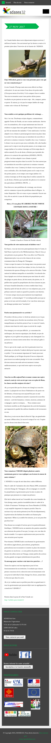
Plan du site (17, 2)
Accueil (8, 2)
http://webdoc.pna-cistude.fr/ (14, 600)
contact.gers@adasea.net (27, 739)
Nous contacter (29, 2)
